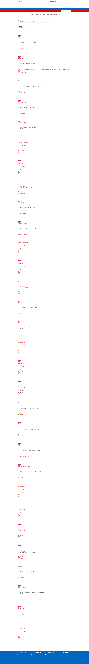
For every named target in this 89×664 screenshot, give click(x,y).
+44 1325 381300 (23, 428)
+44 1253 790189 (23, 631)
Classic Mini (20, 163)
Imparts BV (20, 58)
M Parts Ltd (20, 445)
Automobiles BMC (22, 102)
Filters (19, 16)
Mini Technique (21, 628)
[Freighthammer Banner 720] (44, 647)
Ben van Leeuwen (22, 37)
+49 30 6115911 (22, 509)
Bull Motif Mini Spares (23, 142)
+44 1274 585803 (23, 85)
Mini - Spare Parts (55, 69)
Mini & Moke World (22, 486)
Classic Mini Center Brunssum (24, 183)
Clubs (43, 9)
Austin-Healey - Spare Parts (23, 69)
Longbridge (20, 403)
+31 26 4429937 (22, 61)
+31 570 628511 (22, 407)
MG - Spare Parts (48, 69)
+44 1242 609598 (23, 145)
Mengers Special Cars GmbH (24, 466)
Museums (48, 9)
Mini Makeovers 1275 (22, 527)
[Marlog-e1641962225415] (53, 6)
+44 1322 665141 (23, 325)
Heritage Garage (21, 342)
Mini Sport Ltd (21, 608)
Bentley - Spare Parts (31, 69)
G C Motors (20, 322)
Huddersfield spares (22, 363)
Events (59, 9)
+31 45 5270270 (22, 186)
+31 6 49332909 (22, 286)
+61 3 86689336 (22, 530)
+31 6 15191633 (22, 125)
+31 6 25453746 (22, 266)
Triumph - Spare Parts (62, 69)
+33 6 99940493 (22, 166)
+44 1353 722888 (23, 306)
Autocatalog (54, 9)
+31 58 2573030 (22, 569)
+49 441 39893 (22, 469)
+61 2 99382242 (22, 489)
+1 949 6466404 (22, 345)
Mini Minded (21, 566)
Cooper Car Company (22, 223)
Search (22, 26)
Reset (19, 26)
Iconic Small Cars (21, 384)
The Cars (25, 9)
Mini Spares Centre (22, 587)
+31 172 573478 (22, 40)
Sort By (19, 20)
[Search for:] (66, 10)
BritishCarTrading (22, 122)
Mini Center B (21, 506)
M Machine (20, 424)
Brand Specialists (32, 9)
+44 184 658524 (22, 366)
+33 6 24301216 (22, 245)
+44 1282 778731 (23, 226)
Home (21, 9)
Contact (64, 9)
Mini (19, 46)
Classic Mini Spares (22, 202)
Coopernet (20, 263)
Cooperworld (21, 283)
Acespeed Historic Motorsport (24, 81)
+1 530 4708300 (22, 551)
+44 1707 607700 (23, 590)
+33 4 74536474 (22, 106)
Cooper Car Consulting (23, 242)
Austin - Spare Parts (21, 66)
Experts (38, 9)
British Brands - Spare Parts (40, 69)
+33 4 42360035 (22, 387)
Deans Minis (20, 302)
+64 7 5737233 (22, 206)
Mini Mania (20, 548)
